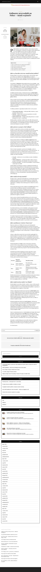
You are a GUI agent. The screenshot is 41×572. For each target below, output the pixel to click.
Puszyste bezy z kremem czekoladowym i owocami (16, 433)
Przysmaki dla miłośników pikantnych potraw (9, 534)
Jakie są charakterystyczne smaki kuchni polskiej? (21, 64)
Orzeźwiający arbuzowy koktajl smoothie (8, 539)
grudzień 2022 (5, 473)
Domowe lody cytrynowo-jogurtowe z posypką (11, 392)
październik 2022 (5, 477)
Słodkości (4, 404)
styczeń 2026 (4, 446)
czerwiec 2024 (5, 448)
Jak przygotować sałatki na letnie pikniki (8, 553)
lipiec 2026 (4, 444)
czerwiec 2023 (5, 460)
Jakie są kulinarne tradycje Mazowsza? (19, 68)
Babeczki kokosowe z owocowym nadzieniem (9, 541)
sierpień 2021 (4, 506)
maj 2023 (4, 462)
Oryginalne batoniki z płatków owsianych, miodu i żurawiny (13, 386)
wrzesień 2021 (5, 504)
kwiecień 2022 (5, 489)
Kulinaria (20, 11)
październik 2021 (5, 502)
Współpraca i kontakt (6, 1)
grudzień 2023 (5, 454)
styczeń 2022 (4, 496)
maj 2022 (4, 487)
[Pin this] (39, 330)
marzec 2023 (4, 467)
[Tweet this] (36, 330)
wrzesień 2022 (5, 479)
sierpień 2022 (4, 481)
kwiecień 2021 (5, 514)
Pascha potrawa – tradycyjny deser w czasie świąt (11, 381)
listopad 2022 (4, 475)
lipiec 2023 (4, 458)
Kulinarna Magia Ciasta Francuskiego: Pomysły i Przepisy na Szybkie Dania (16, 373)
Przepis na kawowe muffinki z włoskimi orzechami (11, 384)
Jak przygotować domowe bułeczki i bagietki (9, 558)
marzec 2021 (4, 516)
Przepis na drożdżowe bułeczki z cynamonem (15, 417)
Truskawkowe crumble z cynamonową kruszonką (10, 546)
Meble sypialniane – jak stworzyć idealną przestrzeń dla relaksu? (14, 367)
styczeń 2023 (4, 471)
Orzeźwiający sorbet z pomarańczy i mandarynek (10, 551)
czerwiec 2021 (5, 510)
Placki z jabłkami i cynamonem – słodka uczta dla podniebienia (18, 422)
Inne (3, 400)
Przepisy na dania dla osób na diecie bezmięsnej (15, 412)
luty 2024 (4, 452)
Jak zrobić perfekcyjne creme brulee (13, 428)
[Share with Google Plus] (37, 330)
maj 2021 (4, 512)
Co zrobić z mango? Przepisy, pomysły (9, 371)
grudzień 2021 (5, 498)
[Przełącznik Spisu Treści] (28, 63)
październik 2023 (5, 456)
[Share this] (35, 330)
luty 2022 (4, 494)
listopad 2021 (4, 500)
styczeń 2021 (4, 521)
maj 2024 (4, 450)
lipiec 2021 (4, 508)
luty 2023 (4, 469)
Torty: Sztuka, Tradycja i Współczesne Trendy (10, 369)
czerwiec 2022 (5, 485)
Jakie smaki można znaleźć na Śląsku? (18, 69)
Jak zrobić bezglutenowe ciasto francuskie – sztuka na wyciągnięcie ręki (15, 389)
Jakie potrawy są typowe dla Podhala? (18, 65)
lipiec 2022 (4, 483)
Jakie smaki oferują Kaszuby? (17, 67)
